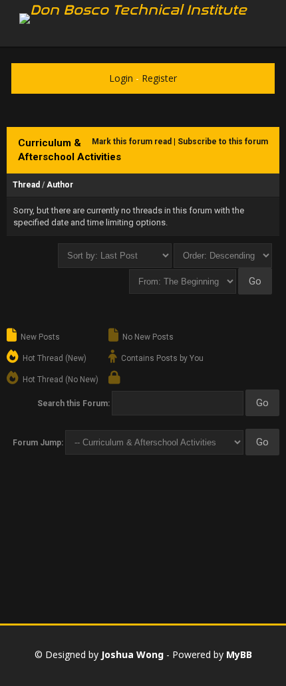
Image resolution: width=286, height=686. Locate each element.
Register (159, 78)
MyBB (239, 654)
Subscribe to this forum (223, 141)
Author (60, 184)
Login (121, 78)
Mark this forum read (132, 141)
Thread (26, 184)
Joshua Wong (132, 654)
